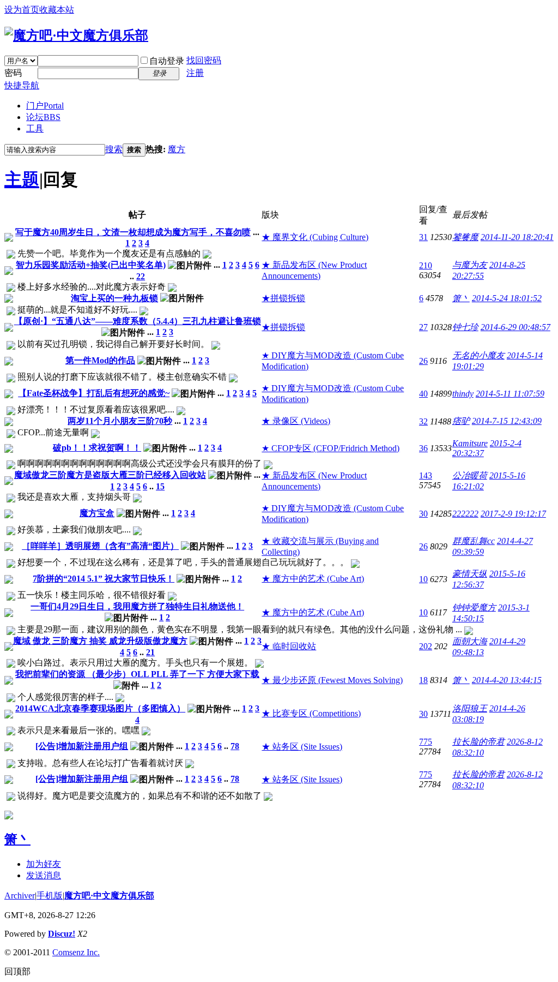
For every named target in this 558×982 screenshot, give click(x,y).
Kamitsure (470, 443)
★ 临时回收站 (289, 646)
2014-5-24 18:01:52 (507, 298)
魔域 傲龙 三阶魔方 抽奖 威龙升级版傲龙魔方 (100, 640)
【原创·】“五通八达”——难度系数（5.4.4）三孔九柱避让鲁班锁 (137, 321)
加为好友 (43, 864)
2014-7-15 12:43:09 (507, 421)
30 (423, 513)
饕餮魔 (465, 237)
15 (160, 486)
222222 (465, 513)
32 (423, 421)
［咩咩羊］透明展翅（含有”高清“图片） (100, 545)
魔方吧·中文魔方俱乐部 (109, 895)
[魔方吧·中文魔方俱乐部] (76, 35)
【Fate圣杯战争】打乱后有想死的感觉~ (93, 393)
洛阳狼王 (469, 708)
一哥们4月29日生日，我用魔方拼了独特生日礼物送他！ (137, 606)
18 (423, 680)
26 (423, 361)
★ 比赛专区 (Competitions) (311, 713)
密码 (13, 72)
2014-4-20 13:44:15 (507, 680)
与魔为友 (469, 265)
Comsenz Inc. (76, 952)
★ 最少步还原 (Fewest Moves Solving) (332, 680)
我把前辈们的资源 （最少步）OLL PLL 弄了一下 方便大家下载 (137, 674)
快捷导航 (21, 85)
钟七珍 (465, 327)
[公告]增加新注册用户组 (81, 746)
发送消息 (43, 875)
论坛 (43, 117)
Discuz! (61, 933)
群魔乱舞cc (473, 541)
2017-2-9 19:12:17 (513, 513)
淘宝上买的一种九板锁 (114, 298)
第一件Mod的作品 (100, 360)
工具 (35, 128)
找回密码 (203, 60)
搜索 (114, 149)
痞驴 (461, 421)
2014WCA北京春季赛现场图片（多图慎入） (100, 708)
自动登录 (166, 60)
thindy (463, 393)
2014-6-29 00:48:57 (515, 327)
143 (425, 475)
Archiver (19, 895)
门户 (45, 105)
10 (423, 579)
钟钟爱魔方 (474, 607)
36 (423, 448)
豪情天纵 (469, 573)
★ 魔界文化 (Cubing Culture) (315, 237)
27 (423, 327)
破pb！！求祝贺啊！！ (97, 447)
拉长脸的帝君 (478, 741)
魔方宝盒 (97, 513)
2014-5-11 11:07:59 (510, 393)
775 (425, 741)
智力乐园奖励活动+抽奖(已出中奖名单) (91, 265)
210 (425, 265)
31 (423, 237)
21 (150, 652)
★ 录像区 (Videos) (296, 421)
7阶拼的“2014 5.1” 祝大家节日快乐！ (103, 578)
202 (425, 646)
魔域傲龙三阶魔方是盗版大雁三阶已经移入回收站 (110, 475)
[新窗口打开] (8, 238)
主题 (21, 179)
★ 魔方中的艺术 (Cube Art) (313, 578)
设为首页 (21, 9)
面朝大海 (469, 641)
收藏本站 (56, 9)
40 (423, 393)
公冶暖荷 (469, 475)
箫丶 (461, 298)
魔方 (176, 149)
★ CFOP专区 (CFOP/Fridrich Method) (330, 448)
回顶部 (17, 971)
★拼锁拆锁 (283, 298)
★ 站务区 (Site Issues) (302, 746)
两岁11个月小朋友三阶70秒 (120, 421)
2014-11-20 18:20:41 (517, 237)
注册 (195, 72)
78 (235, 746)
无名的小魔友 (478, 355)
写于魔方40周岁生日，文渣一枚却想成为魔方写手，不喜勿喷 (133, 232)
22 (140, 276)
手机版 (50, 895)
